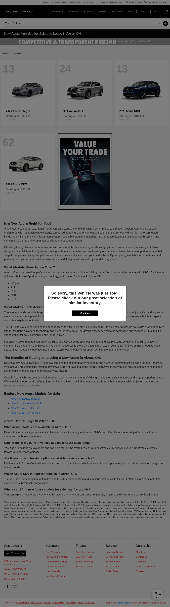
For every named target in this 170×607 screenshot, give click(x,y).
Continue (85, 313)
